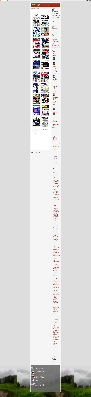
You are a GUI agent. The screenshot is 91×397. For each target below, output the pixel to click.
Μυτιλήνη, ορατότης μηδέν (56, 336)
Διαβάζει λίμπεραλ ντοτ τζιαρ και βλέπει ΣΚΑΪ (56, 249)
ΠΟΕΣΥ (53, 40)
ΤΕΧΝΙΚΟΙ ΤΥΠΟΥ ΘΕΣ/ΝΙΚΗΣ (55, 45)
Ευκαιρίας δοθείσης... (55, 331)
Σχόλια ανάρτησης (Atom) (37, 152)
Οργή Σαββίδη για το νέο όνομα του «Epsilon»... (56, 231)
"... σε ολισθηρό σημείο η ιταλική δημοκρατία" (56, 265)
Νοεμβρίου (54, 138)
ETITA (52, 48)
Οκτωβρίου (54, 139)
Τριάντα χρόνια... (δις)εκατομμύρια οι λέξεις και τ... (56, 314)
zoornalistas (54, 66)
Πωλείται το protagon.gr (55, 145)
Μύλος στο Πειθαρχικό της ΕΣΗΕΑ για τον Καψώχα (56, 185)
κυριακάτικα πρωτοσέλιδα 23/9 (36, 130)
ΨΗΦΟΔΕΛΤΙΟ (53, 22)
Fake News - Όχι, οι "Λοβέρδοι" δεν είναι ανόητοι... (55, 341)
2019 (53, 135)
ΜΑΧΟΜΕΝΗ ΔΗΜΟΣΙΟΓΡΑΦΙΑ (55, 86)
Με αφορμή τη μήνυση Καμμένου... (55, 240)
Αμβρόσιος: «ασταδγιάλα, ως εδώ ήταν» (56, 196)
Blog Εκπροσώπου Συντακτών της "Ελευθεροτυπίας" (55, 122)
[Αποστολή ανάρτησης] (43, 129)
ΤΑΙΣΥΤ (53, 44)
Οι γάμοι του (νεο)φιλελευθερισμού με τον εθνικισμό (56, 298)
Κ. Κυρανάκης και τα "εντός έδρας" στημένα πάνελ (56, 267)
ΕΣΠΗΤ (53, 36)
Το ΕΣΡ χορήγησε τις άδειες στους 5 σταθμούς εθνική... (56, 182)
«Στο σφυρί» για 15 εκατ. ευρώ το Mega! (56, 227)
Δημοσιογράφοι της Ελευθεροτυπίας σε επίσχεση (55, 117)
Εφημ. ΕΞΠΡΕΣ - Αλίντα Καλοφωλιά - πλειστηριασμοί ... (55, 224)
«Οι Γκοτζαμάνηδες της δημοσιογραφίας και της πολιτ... (56, 194)
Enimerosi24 (54, 55)
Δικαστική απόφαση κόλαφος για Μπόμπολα (56, 180)
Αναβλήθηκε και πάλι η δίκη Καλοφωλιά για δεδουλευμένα (56, 258)
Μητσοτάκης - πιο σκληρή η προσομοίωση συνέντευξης (56, 276)
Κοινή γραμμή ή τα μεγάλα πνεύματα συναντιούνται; (56, 290)
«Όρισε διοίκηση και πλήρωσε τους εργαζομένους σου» (55, 215)
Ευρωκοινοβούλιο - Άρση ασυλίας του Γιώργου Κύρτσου (56, 147)
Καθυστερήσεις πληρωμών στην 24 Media (56, 284)
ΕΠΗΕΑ (53, 33)
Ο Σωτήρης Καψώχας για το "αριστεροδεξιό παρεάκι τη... (56, 278)
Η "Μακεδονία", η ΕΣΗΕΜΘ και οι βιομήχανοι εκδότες (56, 316)
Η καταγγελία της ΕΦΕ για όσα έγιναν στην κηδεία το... (56, 200)
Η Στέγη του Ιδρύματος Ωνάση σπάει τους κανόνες (55, 156)
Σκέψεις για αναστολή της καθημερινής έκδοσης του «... (56, 248)
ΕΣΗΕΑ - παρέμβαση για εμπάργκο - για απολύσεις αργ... (56, 169)
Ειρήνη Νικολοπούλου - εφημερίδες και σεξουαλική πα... (56, 230)
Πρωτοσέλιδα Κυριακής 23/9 (56, 242)
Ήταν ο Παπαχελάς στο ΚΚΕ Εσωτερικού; (56, 296)
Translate (57, 28)
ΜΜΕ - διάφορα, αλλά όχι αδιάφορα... (56, 167)
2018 (53, 136)
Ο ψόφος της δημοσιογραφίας (55, 325)
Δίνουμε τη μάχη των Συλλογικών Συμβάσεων (56, 192)
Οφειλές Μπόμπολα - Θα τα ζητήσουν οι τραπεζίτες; (56, 178)
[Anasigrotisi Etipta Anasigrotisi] (52, 363)
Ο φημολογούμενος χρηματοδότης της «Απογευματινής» (55, 210)
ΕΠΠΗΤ (53, 34)
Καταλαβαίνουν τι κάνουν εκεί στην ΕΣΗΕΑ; (56, 264)
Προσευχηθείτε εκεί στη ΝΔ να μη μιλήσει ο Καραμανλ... (56, 308)
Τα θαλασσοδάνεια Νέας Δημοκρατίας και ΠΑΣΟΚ (56, 327)
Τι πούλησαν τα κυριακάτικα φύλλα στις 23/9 (56, 152)
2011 (53, 356)
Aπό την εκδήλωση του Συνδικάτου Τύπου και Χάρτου (56, 300)
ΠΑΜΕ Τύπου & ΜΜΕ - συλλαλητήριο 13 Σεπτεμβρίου (55, 338)
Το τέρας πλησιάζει (55, 301)
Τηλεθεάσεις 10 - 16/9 (55, 239)
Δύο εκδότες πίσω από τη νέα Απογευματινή (56, 144)
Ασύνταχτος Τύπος (55, 71)
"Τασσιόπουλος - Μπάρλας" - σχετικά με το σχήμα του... (56, 221)
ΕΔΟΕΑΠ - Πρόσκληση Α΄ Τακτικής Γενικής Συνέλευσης (56, 235)
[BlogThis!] (45, 129)
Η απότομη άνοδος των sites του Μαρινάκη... (56, 165)
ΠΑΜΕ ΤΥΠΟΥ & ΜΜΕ (54, 39)
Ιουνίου (54, 345)
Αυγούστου (54, 343)
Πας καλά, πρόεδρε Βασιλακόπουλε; (55, 270)
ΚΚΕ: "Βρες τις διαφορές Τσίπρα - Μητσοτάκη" (55, 293)
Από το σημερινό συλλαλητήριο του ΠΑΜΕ (56, 330)
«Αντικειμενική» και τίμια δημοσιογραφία (55, 251)
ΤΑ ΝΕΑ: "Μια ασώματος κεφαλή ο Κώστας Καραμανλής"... (56, 269)
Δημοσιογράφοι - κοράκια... (56, 173)
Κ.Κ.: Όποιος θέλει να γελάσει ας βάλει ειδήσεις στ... (56, 158)
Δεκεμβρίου (54, 137)
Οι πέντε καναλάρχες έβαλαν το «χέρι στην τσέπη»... (56, 254)
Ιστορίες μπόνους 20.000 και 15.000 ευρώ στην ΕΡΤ (56, 205)
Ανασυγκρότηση (36, 4)
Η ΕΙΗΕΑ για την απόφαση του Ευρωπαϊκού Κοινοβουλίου (56, 322)
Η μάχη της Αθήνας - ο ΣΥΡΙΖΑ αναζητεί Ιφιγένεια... (55, 310)
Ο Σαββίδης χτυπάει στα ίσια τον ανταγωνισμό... (56, 319)
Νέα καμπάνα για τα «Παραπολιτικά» (55, 197)
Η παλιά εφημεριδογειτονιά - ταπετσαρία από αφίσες (56, 320)
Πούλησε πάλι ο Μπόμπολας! (55, 213)
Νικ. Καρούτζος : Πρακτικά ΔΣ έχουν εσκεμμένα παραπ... (56, 177)
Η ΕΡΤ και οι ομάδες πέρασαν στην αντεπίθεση (56, 142)
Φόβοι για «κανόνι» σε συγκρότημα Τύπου (55, 233)
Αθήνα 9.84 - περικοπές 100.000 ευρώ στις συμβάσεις (55, 312)
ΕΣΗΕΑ (53, 35)
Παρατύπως (54, 102)
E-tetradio (54, 51)
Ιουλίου (54, 344)
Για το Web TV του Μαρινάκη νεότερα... (55, 191)
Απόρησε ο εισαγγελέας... (56, 226)
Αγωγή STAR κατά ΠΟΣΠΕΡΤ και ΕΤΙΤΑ (55, 172)
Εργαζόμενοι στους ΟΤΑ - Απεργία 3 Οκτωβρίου (56, 201)
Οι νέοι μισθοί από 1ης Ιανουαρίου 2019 (55, 183)
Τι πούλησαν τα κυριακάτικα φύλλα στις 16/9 (56, 238)
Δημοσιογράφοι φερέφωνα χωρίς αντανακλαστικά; (56, 294)
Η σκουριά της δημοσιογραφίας (55, 283)
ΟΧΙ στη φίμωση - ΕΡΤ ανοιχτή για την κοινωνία (56, 189)
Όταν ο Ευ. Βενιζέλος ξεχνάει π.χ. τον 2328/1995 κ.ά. (56, 225)
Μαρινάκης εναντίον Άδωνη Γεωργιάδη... (56, 287)
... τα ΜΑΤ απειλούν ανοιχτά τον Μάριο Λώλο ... (39, 371)
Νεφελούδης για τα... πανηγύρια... (55, 148)
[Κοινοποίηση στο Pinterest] (47, 129)
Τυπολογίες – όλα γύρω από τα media (55, 53)
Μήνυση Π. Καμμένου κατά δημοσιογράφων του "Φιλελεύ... (56, 246)
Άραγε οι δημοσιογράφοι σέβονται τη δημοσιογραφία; (56, 162)
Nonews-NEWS (54, 61)
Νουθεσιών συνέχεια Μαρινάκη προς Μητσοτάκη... (55, 203)
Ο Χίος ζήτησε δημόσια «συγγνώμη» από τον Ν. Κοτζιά (56, 272)
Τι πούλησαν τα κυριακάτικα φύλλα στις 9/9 (56, 302)
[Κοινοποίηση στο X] (46, 129)
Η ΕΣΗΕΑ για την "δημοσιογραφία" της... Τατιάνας (56, 218)
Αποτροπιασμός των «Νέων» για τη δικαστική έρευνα (56, 335)
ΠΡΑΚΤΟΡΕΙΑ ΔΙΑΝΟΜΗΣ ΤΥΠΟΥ (56, 41)
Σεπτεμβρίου (54, 140)
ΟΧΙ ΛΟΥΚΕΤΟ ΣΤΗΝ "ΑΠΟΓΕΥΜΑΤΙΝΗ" (55, 112)
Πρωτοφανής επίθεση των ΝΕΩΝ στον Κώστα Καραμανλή (56, 333)
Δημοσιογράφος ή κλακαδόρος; (55, 150)
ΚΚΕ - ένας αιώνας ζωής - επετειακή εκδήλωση (56, 236)
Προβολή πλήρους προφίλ (55, 19)
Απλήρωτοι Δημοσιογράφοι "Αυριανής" (55, 100)
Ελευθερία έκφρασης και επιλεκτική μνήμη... (55, 208)
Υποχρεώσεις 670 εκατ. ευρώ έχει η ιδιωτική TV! (56, 206)
